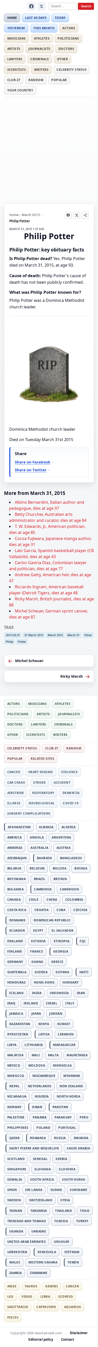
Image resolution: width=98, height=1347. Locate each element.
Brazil (39, 879)
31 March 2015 (33, 635)
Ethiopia (62, 941)
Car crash (16, 782)
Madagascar (64, 1045)
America (14, 837)
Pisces (13, 1317)
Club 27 (13, 80)
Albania (46, 827)
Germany (15, 962)
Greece (57, 962)
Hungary (71, 982)
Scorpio (65, 1296)
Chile (33, 899)
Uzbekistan (17, 1252)
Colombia (74, 899)
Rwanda (81, 1138)
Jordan (55, 1013)
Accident (62, 782)
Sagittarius (17, 1307)
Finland (14, 951)
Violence (69, 772)
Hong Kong (44, 982)
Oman (37, 1107)
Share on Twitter (31, 469)
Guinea (41, 972)
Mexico (13, 1065)
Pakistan (60, 1107)
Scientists (16, 69)
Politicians (68, 38)
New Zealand (71, 1086)
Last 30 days (36, 18)
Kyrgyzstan (17, 1034)
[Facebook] (31, 6)
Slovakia (42, 1169)
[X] (41, 6)
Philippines (17, 1127)
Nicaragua (17, 1096)
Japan (36, 1013)
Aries (12, 1286)
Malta (53, 1055)
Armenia (14, 848)
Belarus (14, 868)
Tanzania (38, 1211)
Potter (22, 641)
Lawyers (14, 59)
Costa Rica (16, 910)
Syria (65, 1200)
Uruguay (61, 1242)
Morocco (15, 1076)
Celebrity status (71, 69)
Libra (45, 1296)
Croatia (41, 910)
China (51, 899)
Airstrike (15, 793)
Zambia (15, 1273)
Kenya (43, 1024)
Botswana (16, 879)
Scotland (16, 1159)
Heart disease (40, 772)
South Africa (42, 1179)
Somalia (14, 1179)
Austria (63, 848)
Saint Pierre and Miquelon (34, 1148)
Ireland (31, 1003)
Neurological (42, 803)
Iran (81, 993)
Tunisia (61, 1221)
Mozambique (43, 1076)
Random (35, 80)
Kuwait (63, 1024)
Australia (39, 848)
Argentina (61, 837)
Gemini (51, 1286)
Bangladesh (71, 858)
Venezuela (46, 1252)
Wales (14, 1262)
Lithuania (34, 1045)
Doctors (66, 49)
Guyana (62, 972)
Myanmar (71, 1076)
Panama (39, 1117)
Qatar (14, 1138)
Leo (10, 1296)
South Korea (73, 1179)
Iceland (16, 993)
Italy (69, 1003)
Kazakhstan (19, 1024)
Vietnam (71, 1252)
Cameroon (69, 889)
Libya (12, 1045)
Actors (68, 28)
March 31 (73, 635)
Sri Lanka (33, 1190)
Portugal (67, 1127)
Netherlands (40, 1086)
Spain (12, 1190)
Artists (13, 49)
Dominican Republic (52, 920)
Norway (14, 1107)
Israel (51, 1003)
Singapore (16, 1169)
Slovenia (67, 1169)
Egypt (38, 930)
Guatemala (17, 972)
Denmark (17, 920)
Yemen (73, 1262)
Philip (9, 641)
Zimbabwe (38, 1273)
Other (62, 59)
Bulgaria (15, 889)
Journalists (39, 49)
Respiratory (43, 793)
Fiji (82, 941)
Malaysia (15, 1055)
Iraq (11, 1003)
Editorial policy (40, 1339)
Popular (59, 80)
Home (12, 18)
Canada (14, 899)
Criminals (39, 59)
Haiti (83, 972)
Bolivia (59, 868)
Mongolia (62, 1065)
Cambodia (43, 889)
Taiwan (15, 1211)
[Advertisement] (49, 149)
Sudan (56, 1190)
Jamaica (16, 1013)
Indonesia (59, 993)
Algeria (68, 827)
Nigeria (41, 1096)
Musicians (16, 38)
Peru (84, 1117)
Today (60, 18)
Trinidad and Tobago (26, 1221)
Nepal (14, 1086)
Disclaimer (79, 1333)
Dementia (71, 793)
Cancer (13, 772)
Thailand (63, 1211)
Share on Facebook (32, 461)
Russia (60, 1138)
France (36, 951)
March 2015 (31, 214)
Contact (67, 1339)
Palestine (16, 1117)
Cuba (61, 910)
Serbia (61, 1159)
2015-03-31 (13, 635)
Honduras (16, 982)
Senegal (40, 1159)
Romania (38, 1138)
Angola (37, 837)
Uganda (16, 1231)
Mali (36, 1055)
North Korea (68, 1096)
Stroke (39, 782)
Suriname (78, 1190)
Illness (14, 803)
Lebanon (66, 1034)
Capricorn (46, 1307)
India (37, 993)
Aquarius (72, 1307)
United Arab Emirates (26, 1242)
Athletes (42, 38)
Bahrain (44, 858)
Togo (84, 1211)
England (15, 941)
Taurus (31, 1286)
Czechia (80, 910)
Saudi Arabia (78, 1148)
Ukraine (38, 1231)
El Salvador (62, 930)
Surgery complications (29, 813)
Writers (41, 69)
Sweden (14, 1200)
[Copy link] (85, 215)
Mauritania (77, 1055)
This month (43, 28)
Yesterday (16, 28)
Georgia (60, 951)
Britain (60, 879)
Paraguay (63, 1117)
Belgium (37, 868)
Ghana (37, 962)
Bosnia (80, 868)
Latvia (44, 1034)
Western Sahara (43, 1262)
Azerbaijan (17, 858)
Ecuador (17, 930)
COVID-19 (70, 803)
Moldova (36, 1065)
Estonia (38, 941)
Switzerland (40, 1200)
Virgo (27, 1296)
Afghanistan (19, 827)
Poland (43, 1127)
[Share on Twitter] (76, 215)
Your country (20, 90)
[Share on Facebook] (68, 215)
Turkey (82, 1221)
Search (86, 6)
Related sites (42, 758)
